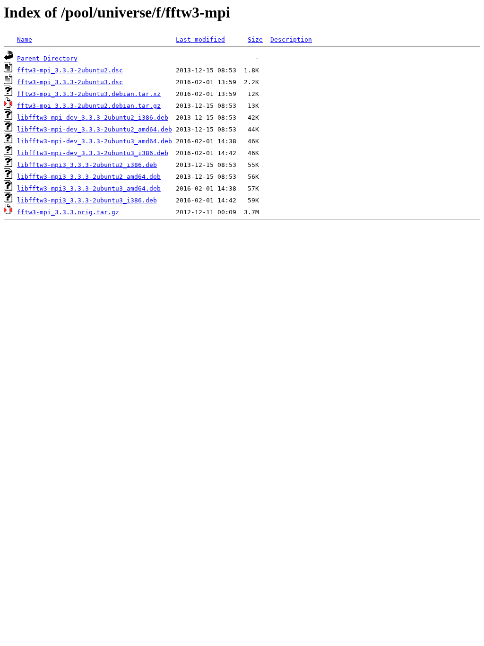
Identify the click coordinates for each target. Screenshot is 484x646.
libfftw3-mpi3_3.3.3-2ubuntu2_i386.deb (87, 164)
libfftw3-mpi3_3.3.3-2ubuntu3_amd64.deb (89, 188)
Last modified (200, 39)
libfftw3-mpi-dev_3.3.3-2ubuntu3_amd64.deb (94, 141)
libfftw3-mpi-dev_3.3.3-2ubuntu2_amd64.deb (94, 129)
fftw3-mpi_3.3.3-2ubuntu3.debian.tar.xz (89, 93)
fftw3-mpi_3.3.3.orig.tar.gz (68, 212)
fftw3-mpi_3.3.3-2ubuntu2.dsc (70, 70)
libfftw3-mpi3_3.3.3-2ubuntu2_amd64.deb (89, 176)
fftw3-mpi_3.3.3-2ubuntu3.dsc (70, 82)
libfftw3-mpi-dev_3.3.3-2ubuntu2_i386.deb (92, 117)
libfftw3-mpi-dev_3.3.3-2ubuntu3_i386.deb (92, 153)
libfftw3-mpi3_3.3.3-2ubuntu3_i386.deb (87, 200)
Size (255, 39)
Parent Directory (47, 58)
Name (24, 39)
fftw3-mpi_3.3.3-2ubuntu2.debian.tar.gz (89, 105)
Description (291, 39)
